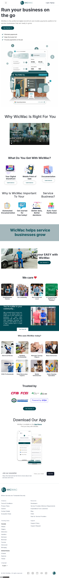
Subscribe (50, 473)
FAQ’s (32, 514)
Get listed (22, 329)
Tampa (3, 558)
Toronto (3, 542)
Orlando (3, 553)
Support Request (36, 526)
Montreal (3, 539)
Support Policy (35, 523)
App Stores (38, 424)
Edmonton (4, 532)
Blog (32, 511)
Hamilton (3, 534)
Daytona (3, 556)
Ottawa (3, 526)
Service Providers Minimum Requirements (43, 506)
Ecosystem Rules (6, 514)
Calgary (3, 529)
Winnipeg (4, 547)
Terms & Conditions (6, 503)
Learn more (10, 182)
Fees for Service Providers (38, 516)
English (4, 565)
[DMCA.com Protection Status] (4, 577)
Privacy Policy (5, 506)
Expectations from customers (39, 508)
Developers (34, 503)
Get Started (7, 28)
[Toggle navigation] (6, 2)
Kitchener (4, 537)
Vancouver (4, 545)
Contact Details (5, 511)
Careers (3, 508)
